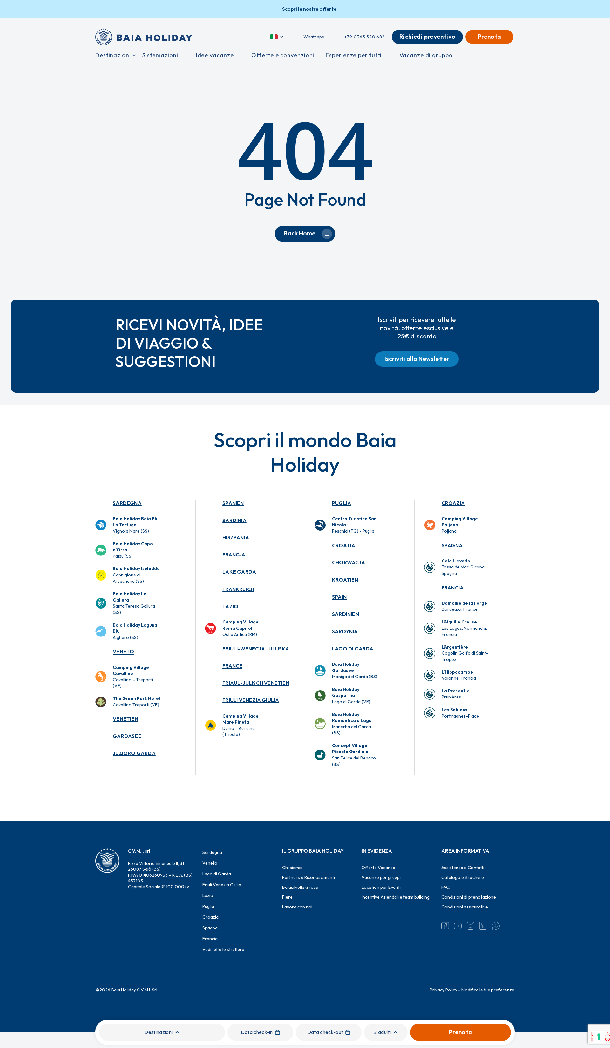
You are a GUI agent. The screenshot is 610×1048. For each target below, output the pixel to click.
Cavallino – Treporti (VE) (133, 676)
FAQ (445, 887)
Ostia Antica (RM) (240, 628)
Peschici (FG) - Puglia (354, 525)
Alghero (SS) (135, 631)
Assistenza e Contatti (462, 867)
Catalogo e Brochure (462, 877)
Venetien (125, 719)
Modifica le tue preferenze (487, 990)
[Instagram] (470, 926)
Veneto (123, 651)
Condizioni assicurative (464, 907)
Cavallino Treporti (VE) (136, 702)
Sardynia (345, 631)
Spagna (452, 545)
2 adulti (382, 1032)
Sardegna (127, 503)
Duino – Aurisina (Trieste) (240, 725)
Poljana (460, 525)
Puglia (341, 503)
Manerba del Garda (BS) (352, 723)
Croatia (343, 545)
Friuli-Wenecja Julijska (255, 648)
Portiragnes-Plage (460, 713)
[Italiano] (277, 36)
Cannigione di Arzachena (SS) (136, 575)
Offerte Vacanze (378, 867)
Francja (233, 554)
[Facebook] (445, 926)
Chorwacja (348, 562)
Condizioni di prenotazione (468, 897)
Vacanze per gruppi (381, 877)
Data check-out (325, 1032)
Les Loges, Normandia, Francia (464, 628)
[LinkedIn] (483, 926)
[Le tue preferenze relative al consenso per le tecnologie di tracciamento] (599, 1037)
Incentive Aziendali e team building (396, 897)
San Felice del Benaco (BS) (354, 755)
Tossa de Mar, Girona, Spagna (463, 567)
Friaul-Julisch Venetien (255, 683)
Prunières (456, 694)
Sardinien (345, 614)
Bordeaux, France (464, 606)
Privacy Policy (443, 990)
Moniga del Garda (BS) (354, 670)
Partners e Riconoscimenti (308, 877)
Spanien (233, 503)
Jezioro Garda (134, 753)
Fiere (287, 897)
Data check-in (257, 1032)
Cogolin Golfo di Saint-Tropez (465, 653)
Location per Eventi (381, 887)
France (232, 666)
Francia (453, 587)
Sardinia (234, 520)
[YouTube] (458, 926)
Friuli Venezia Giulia (250, 700)
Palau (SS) (133, 550)
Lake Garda (239, 571)
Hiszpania (235, 537)
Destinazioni (158, 1032)
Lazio (230, 606)
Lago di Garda (353, 648)
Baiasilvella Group (300, 887)
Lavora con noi (297, 907)
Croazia (453, 503)
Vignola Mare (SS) (136, 525)
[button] (417, 359)
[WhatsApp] (496, 926)
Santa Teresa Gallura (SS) (134, 603)
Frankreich (238, 589)
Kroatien (345, 579)
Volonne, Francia (459, 675)
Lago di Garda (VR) (351, 695)
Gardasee (127, 736)
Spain (339, 597)
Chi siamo (292, 867)
